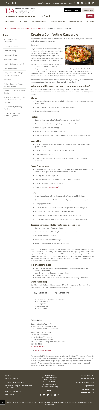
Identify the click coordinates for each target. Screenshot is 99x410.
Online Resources (10, 68)
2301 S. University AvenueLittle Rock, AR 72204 (49, 378)
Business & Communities (39, 22)
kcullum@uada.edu (37, 346)
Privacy (34, 402)
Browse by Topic (71, 10)
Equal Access (20, 402)
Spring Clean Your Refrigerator (10, 40)
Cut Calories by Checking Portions (13, 108)
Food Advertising (10, 51)
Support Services (89, 386)
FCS (45, 28)
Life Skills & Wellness (75, 22)
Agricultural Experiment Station (62, 3)
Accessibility (40, 402)
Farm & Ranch (10, 22)
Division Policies (82, 402)
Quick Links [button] (11, 3)
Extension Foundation (60, 402)
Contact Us (8, 375)
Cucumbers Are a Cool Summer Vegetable (12, 114)
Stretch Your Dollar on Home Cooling (14, 92)
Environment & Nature (58, 22)
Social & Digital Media (87, 389)
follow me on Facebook (43, 350)
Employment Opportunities (13, 391)
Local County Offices (87, 375)
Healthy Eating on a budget (14, 64)
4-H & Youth (90, 22)
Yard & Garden (22, 22)
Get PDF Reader (48, 402)
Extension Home (14, 28)
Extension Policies (72, 402)
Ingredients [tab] (43, 292)
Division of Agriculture (43, 3)
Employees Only (49, 404)
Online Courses (9, 395)
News (40, 28)
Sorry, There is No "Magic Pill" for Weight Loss (13, 74)
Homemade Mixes (10, 59)
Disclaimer (28, 402)
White (33, 28)
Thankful (7, 80)
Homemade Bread (10, 55)
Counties (26, 28)
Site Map (90, 402)
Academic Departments (87, 379)
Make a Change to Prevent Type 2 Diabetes (13, 85)
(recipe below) (54, 187)
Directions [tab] (63, 292)
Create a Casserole (11, 46)
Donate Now (88, 10)
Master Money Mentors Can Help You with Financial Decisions (14, 99)
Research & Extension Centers (85, 382)
